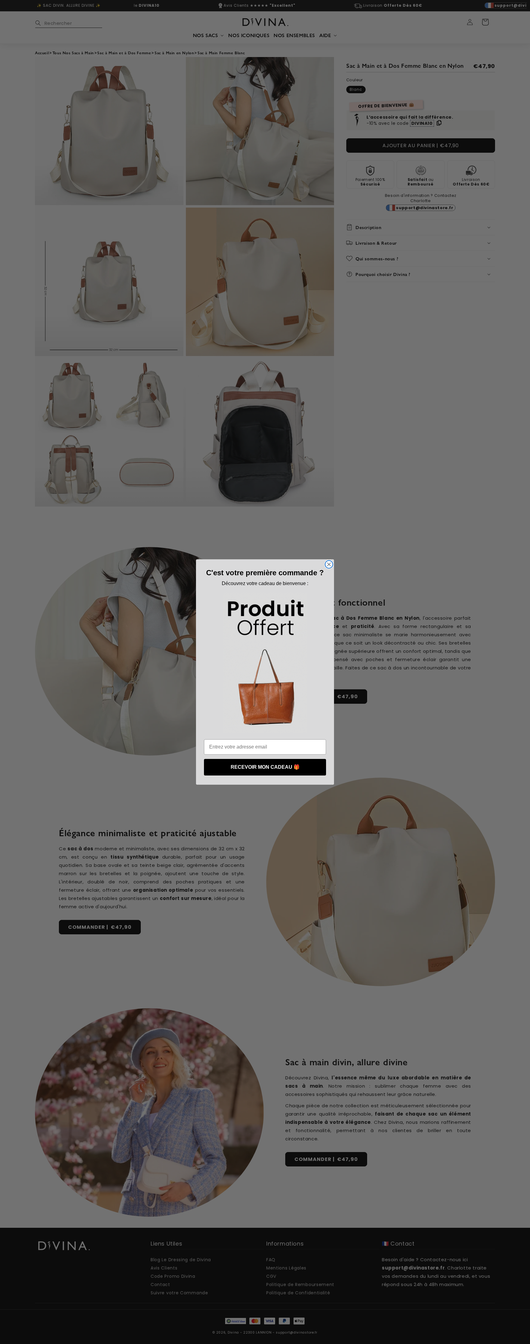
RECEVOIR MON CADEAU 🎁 (265, 767)
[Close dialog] (329, 564)
